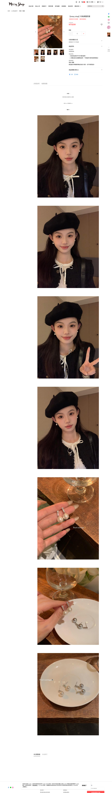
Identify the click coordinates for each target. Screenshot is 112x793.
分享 (72, 74)
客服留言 (65, 790)
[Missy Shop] (17, 4)
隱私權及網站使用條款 (45, 792)
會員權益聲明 (66, 792)
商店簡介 (42, 790)
